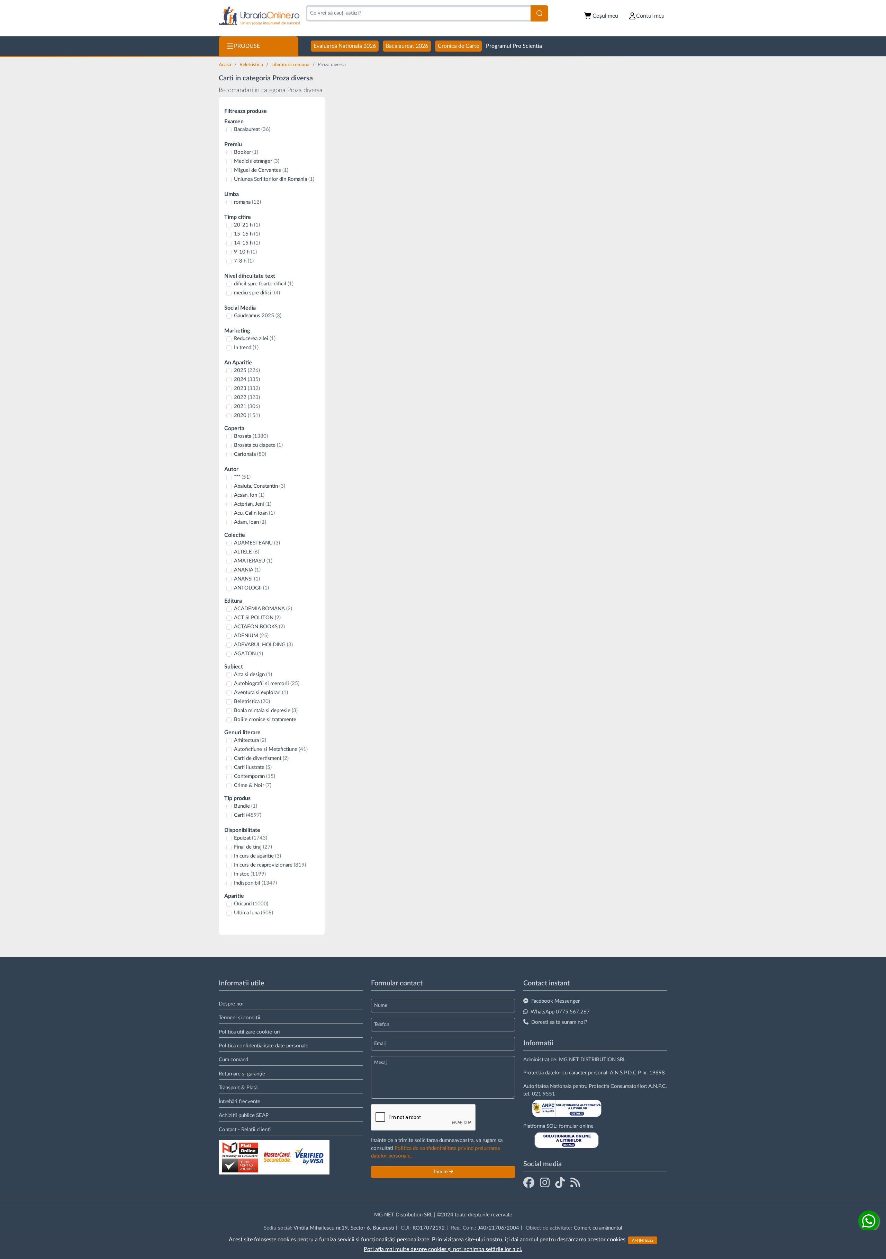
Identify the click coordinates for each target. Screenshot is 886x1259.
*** (242, 477)
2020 (247, 415)
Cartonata (250, 454)
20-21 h (247, 225)
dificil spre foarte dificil (263, 283)
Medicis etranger (256, 161)
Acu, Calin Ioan (254, 513)
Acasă (226, 64)
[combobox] (418, 13)
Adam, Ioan (250, 522)
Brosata (251, 436)
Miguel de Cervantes (261, 170)
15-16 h (247, 234)
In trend (246, 347)
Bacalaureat (252, 129)
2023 (247, 388)
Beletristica (251, 64)
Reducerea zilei (254, 338)
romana (247, 202)
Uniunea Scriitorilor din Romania (274, 179)
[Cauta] (539, 13)
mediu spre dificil (257, 292)
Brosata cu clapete (258, 445)
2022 (247, 397)
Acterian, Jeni (252, 504)
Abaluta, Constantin (259, 486)
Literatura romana (291, 64)
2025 (247, 370)
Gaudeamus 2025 (257, 315)
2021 (247, 406)
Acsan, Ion (249, 495)
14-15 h (247, 243)
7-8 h (244, 261)
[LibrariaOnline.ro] (259, 16)
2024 (247, 379)
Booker (246, 152)
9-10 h (245, 252)
